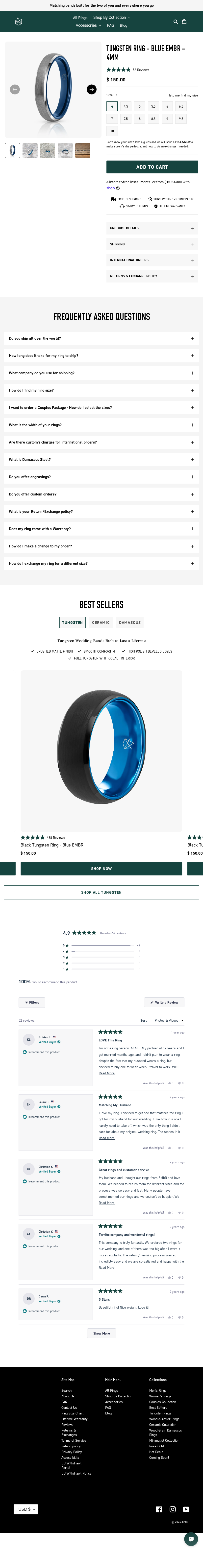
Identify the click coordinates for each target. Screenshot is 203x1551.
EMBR (185, 1522)
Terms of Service (73, 1440)
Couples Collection (162, 1402)
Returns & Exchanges (69, 1432)
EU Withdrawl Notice (76, 1473)
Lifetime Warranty (74, 1419)
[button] (92, 89)
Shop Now (101, 868)
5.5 (153, 106)
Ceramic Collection (162, 1424)
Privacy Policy (71, 1452)
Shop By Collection (118, 1396)
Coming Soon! (159, 1457)
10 (112, 131)
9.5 (181, 119)
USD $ (24, 1509)
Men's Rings (158, 1390)
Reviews (67, 1424)
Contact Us (69, 1407)
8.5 (153, 119)
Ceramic (101, 622)
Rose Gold (156, 1446)
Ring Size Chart (72, 1413)
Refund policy (71, 1446)
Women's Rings (160, 1396)
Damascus (130, 622)
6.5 (181, 106)
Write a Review (169, 1003)
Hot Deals (156, 1452)
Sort (144, 1020)
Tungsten (72, 622)
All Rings (111, 1390)
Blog (108, 1413)
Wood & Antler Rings (164, 1419)
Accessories (114, 1402)
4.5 (126, 106)
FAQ (64, 1402)
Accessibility (70, 1457)
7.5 (126, 119)
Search (66, 1390)
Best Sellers (158, 1407)
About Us (68, 1396)
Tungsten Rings (160, 1413)
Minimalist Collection (164, 1440)
